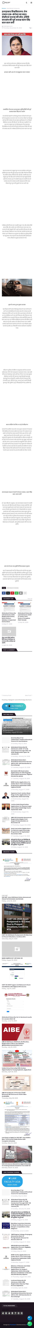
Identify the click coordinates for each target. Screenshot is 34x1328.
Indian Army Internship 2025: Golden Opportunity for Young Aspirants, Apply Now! (16, 1069)
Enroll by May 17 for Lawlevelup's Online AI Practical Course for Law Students (21, 739)
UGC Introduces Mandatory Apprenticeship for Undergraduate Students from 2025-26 (16, 1165)
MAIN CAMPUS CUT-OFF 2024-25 (12, 958)
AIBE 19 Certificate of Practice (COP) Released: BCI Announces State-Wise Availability (14, 1094)
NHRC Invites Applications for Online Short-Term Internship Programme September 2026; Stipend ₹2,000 (21, 784)
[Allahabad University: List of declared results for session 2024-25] (17, 1015)
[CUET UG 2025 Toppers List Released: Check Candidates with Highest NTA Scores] (17, 983)
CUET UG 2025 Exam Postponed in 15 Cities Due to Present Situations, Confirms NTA (17, 936)
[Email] (21, 593)
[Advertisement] (17, 90)
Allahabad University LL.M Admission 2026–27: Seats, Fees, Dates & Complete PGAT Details (25, 616)
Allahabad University (13, 8)
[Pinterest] (12, 593)
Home (4, 8)
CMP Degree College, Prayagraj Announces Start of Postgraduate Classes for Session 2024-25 (21, 1237)
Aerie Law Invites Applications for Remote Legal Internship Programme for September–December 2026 (21, 831)
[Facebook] (4, 593)
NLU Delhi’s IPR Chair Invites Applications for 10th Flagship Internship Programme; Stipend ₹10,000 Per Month (21, 773)
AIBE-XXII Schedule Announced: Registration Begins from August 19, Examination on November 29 (21, 820)
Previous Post (7, 695)
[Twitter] (8, 593)
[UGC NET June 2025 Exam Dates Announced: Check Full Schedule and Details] (17, 894)
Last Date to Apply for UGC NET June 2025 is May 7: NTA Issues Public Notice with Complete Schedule (16, 1139)
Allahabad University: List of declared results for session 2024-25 (17, 1018)
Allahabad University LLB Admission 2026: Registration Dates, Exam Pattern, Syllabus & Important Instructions (9, 617)
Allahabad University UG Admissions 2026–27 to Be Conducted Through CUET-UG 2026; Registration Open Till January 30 (21, 750)
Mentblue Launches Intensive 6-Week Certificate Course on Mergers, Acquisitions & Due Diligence (21, 1226)
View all (30, 598)
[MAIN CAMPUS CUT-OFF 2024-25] (17, 956)
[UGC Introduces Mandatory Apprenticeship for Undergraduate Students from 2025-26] (17, 1162)
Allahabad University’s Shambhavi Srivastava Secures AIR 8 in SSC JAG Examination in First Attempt (16, 725)
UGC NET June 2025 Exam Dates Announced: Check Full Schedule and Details (16, 898)
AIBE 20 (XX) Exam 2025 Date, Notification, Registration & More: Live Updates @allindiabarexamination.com (15, 1043)
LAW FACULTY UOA (12, 1181)
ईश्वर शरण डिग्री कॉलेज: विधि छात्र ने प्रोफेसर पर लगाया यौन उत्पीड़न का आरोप (8, 640)
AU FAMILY (15, 706)
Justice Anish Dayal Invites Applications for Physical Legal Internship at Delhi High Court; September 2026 (21, 807)
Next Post (28, 695)
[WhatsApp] (16, 593)
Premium (13, 1325)
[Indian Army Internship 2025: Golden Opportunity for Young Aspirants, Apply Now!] (17, 1066)
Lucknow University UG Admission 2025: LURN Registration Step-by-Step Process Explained (20, 1283)
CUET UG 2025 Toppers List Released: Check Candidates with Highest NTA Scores (16, 985)
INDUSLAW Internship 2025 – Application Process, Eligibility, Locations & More (21, 1247)
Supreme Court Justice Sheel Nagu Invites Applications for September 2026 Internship (20, 794)
